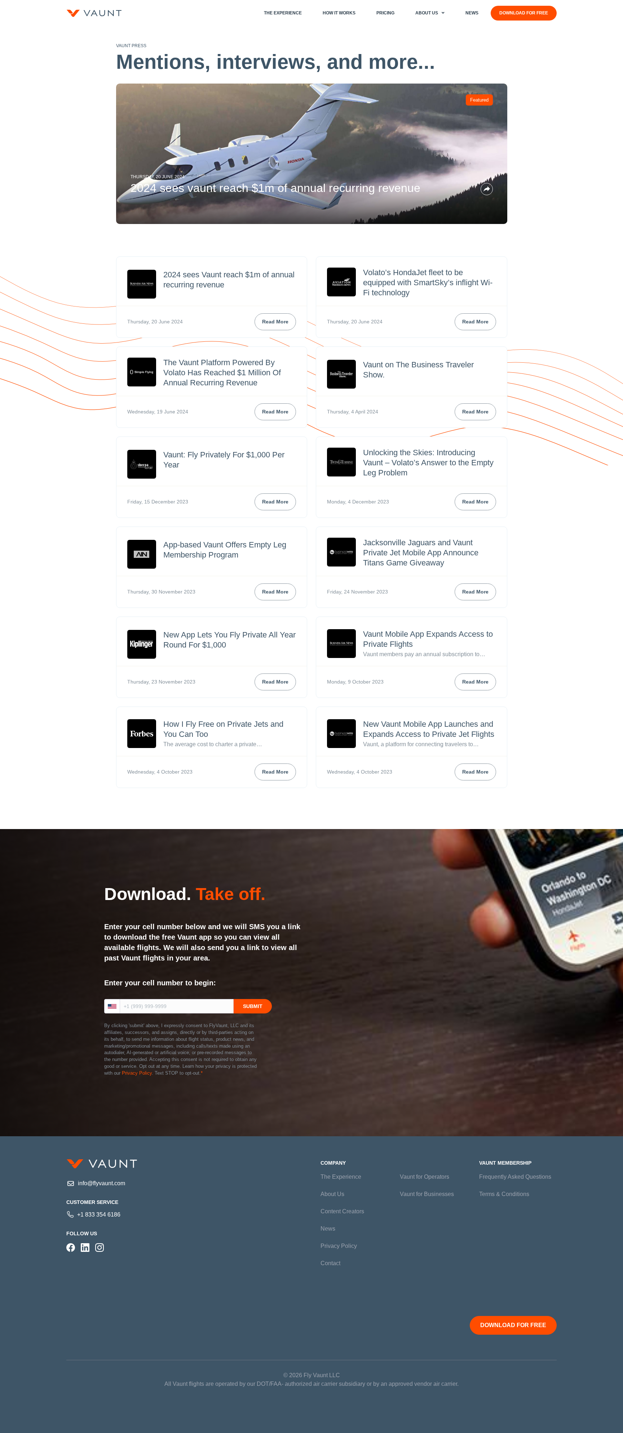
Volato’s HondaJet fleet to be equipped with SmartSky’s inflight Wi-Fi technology (427, 282)
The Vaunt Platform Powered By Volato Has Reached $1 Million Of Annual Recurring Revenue (222, 372)
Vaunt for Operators (424, 1177)
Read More (275, 321)
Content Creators (342, 1211)
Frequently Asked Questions (515, 1177)
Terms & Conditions (504, 1194)
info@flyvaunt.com (101, 1183)
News (328, 1229)
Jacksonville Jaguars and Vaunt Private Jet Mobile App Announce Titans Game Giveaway (420, 552)
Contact (330, 1263)
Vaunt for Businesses (427, 1194)
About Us (332, 1194)
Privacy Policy (137, 1073)
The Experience (341, 1177)
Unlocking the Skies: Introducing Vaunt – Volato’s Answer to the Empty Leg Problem (428, 462)
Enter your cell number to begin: (160, 983)
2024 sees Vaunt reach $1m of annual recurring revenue (275, 188)
